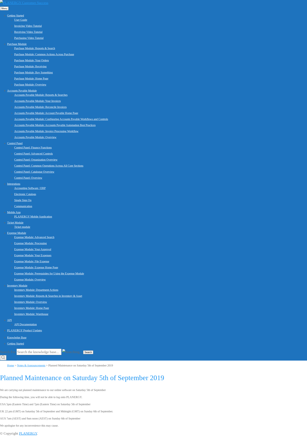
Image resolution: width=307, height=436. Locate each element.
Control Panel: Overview (28, 177)
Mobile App (14, 212)
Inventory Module (17, 285)
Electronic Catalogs (25, 194)
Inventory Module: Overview (30, 301)
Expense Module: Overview (30, 279)
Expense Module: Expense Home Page (36, 267)
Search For (8, 352)
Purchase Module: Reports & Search (34, 48)
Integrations (13, 183)
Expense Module (16, 232)
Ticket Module (15, 222)
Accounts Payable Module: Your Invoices (37, 100)
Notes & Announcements (31, 365)
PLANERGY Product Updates (24, 330)
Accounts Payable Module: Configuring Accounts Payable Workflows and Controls (61, 119)
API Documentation (25, 324)
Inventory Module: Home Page (31, 308)
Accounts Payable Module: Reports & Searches (41, 94)
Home (10, 365)
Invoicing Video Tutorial (28, 25)
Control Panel (15, 143)
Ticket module (22, 226)
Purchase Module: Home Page (31, 78)
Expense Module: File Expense (31, 261)
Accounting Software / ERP (30, 188)
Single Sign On (22, 200)
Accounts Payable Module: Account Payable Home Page (46, 113)
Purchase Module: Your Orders (31, 60)
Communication (23, 206)
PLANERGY (28, 433)
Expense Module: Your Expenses (32, 255)
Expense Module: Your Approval (32, 249)
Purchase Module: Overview (30, 84)
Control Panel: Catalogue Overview (34, 171)
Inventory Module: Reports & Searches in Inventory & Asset (48, 295)
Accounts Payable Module (22, 90)
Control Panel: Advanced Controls (33, 153)
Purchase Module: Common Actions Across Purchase (44, 54)
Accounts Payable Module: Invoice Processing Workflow (46, 131)
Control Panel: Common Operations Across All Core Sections (48, 165)
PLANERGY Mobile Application (33, 216)
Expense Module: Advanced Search (34, 237)
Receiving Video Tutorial (28, 31)
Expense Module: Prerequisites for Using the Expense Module (49, 273)
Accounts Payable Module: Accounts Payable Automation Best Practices (55, 125)
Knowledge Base (16, 337)
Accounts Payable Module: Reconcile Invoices (40, 107)
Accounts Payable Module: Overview (35, 137)
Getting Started (15, 15)
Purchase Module (17, 44)
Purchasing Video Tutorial (29, 37)
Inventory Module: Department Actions (36, 289)
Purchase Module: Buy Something (33, 72)
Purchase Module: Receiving (30, 66)
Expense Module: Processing (30, 243)
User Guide (20, 19)
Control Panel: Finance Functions (33, 147)
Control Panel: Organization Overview (36, 159)
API (9, 320)
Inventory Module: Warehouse (31, 314)
